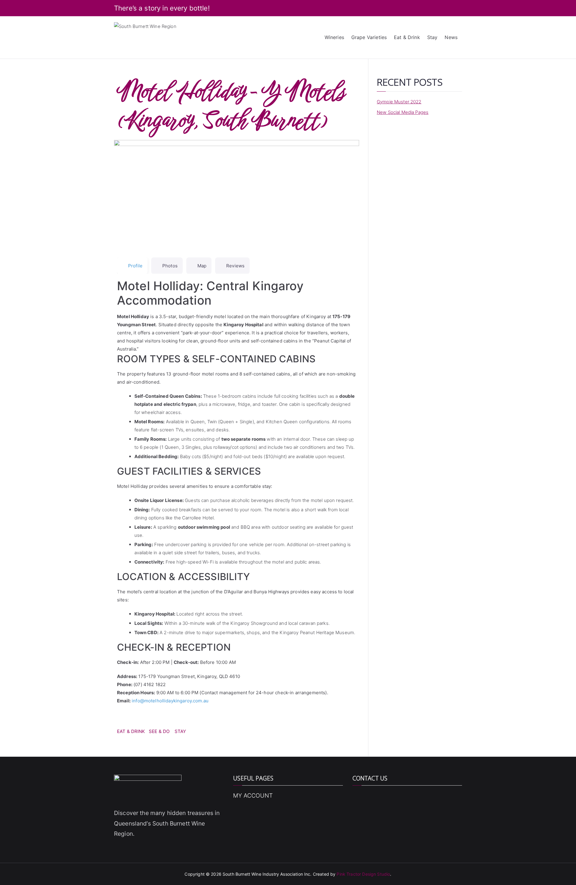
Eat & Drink (407, 37)
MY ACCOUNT (253, 795)
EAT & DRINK (131, 731)
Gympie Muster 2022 (399, 102)
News (451, 37)
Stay (432, 37)
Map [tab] (201, 266)
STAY (180, 731)
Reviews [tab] (235, 266)
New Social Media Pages (402, 112)
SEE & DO (159, 731)
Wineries (334, 37)
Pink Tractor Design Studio (363, 874)
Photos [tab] (170, 266)
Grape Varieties (369, 37)
